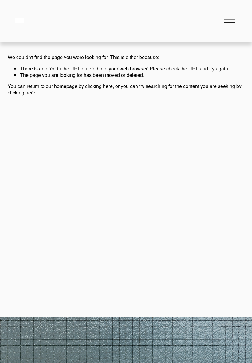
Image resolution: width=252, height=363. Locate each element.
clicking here (99, 86)
